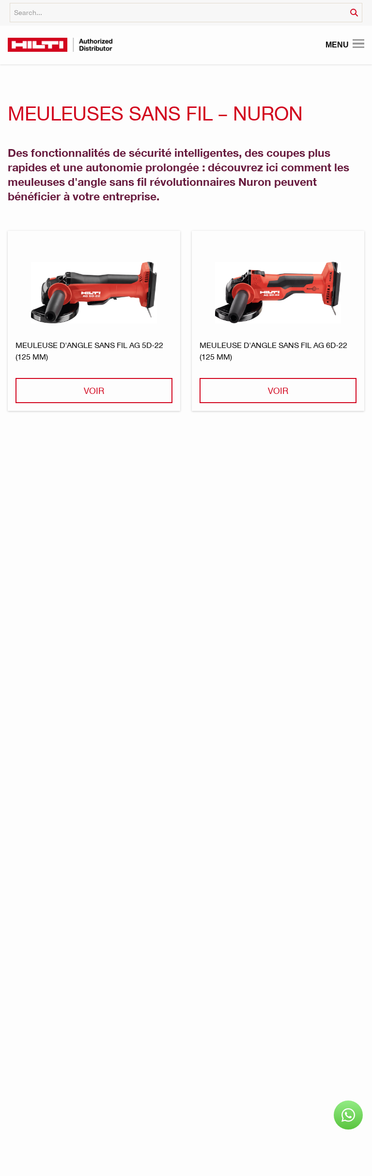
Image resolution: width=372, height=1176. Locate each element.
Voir (94, 390)
